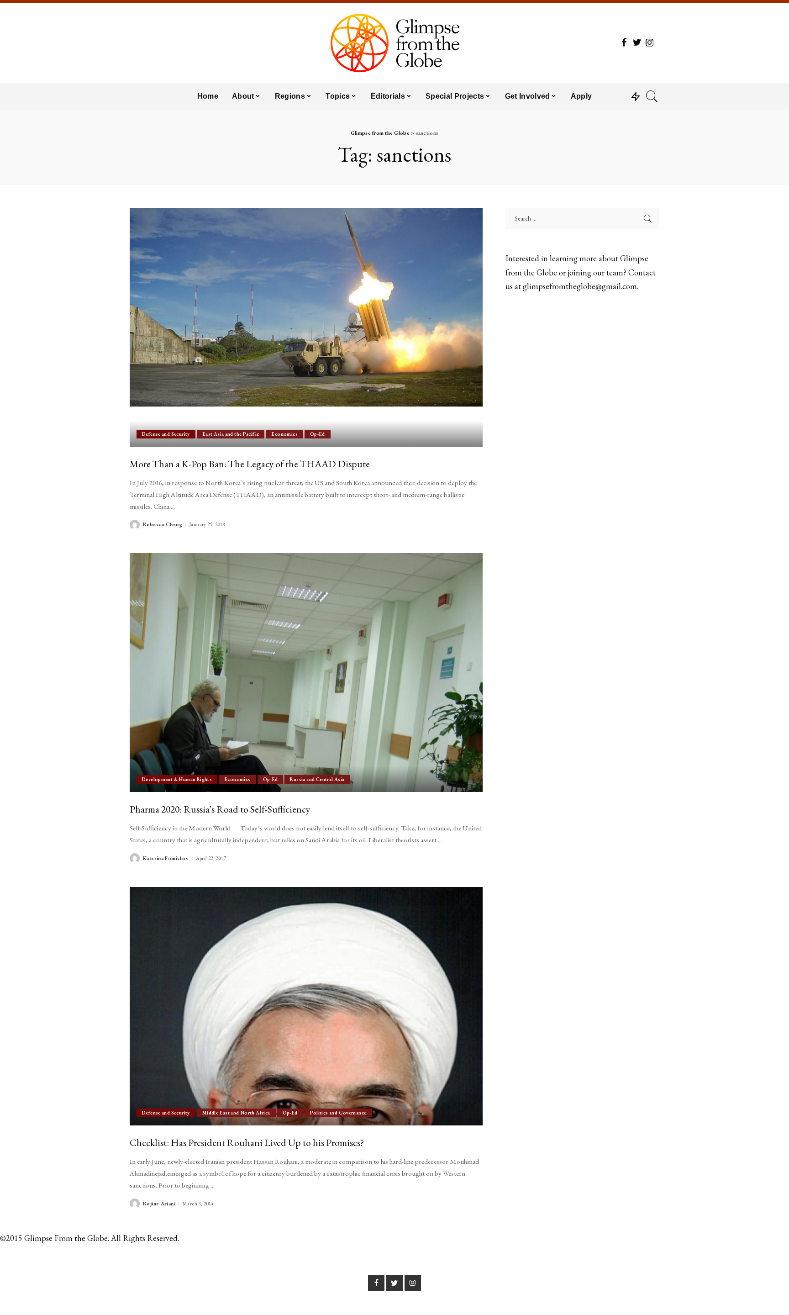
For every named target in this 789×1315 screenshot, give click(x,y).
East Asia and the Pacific (230, 434)
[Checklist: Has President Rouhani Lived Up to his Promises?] (306, 1006)
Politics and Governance (338, 1112)
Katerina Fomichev (166, 858)
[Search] (652, 96)
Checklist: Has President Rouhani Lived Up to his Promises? (247, 1142)
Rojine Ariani (159, 1203)
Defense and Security (166, 434)
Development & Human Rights (177, 779)
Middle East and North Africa (236, 1112)
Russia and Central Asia (317, 779)
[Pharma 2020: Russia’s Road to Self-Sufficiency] (306, 672)
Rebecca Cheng (162, 524)
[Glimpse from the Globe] (394, 43)
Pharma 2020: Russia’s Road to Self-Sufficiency (220, 809)
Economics (284, 434)
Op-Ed (317, 434)
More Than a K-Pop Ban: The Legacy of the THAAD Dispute (250, 463)
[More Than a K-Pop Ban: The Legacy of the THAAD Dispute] (306, 327)
